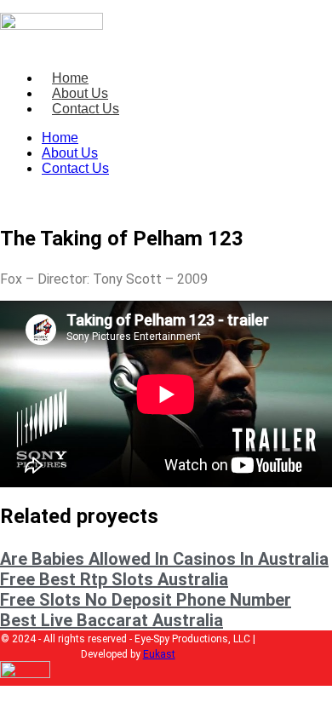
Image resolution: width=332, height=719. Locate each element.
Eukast (159, 654)
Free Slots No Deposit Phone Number (145, 600)
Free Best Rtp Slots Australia (114, 579)
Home (70, 78)
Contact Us (85, 108)
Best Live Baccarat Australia (111, 620)
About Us (80, 93)
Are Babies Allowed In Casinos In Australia (164, 559)
